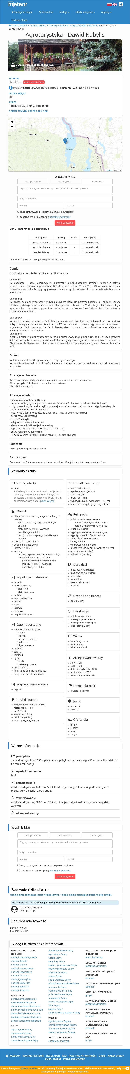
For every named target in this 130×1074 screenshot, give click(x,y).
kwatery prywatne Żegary (61, 1032)
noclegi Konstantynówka (24, 957)
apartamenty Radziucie (23, 1002)
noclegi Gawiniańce (21, 971)
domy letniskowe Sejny (23, 1036)
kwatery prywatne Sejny (61, 968)
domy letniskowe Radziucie (25, 1006)
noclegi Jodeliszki (20, 986)
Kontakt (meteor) (33, 1055)
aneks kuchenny (94, 957)
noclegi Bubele (19, 960)
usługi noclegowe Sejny (60, 1001)
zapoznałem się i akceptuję (45, 216)
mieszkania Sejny (57, 972)
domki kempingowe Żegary (62, 1024)
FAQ (64, 1055)
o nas (102, 1055)
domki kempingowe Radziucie (27, 1009)
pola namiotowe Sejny (60, 994)
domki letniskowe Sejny (60, 950)
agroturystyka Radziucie (24, 998)
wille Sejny (54, 1005)
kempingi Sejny (56, 961)
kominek (89, 986)
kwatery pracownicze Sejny (62, 965)
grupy (88, 995)
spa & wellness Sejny (59, 979)
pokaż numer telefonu (34, 82)
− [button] (12, 126)
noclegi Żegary (19, 964)
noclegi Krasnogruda (22, 968)
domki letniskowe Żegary (61, 1028)
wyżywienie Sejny (57, 954)
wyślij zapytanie (65, 222)
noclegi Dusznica (20, 975)
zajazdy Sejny (55, 1008)
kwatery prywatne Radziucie (26, 1017)
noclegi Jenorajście (21, 979)
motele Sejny (55, 976)
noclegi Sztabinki (20, 990)
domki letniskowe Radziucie (25, 1013)
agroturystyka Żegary (59, 1021)
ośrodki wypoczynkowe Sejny (63, 983)
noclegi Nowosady (20, 982)
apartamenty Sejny (21, 1033)
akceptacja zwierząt (58, 1040)
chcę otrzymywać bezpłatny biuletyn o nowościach (47, 211)
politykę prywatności (60, 216)
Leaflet (109, 170)
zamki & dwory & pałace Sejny (64, 1012)
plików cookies (29, 1068)
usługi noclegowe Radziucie (26, 1020)
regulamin (53, 1055)
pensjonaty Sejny (57, 986)
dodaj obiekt (53, 1058)
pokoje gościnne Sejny (60, 990)
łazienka (89, 977)
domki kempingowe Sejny (24, 1040)
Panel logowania (74, 1058)
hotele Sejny (54, 957)
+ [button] (12, 122)
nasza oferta (116, 1055)
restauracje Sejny (57, 997)
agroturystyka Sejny (21, 1029)
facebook (14, 1055)
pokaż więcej (47, 500)
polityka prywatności (82, 1055)
